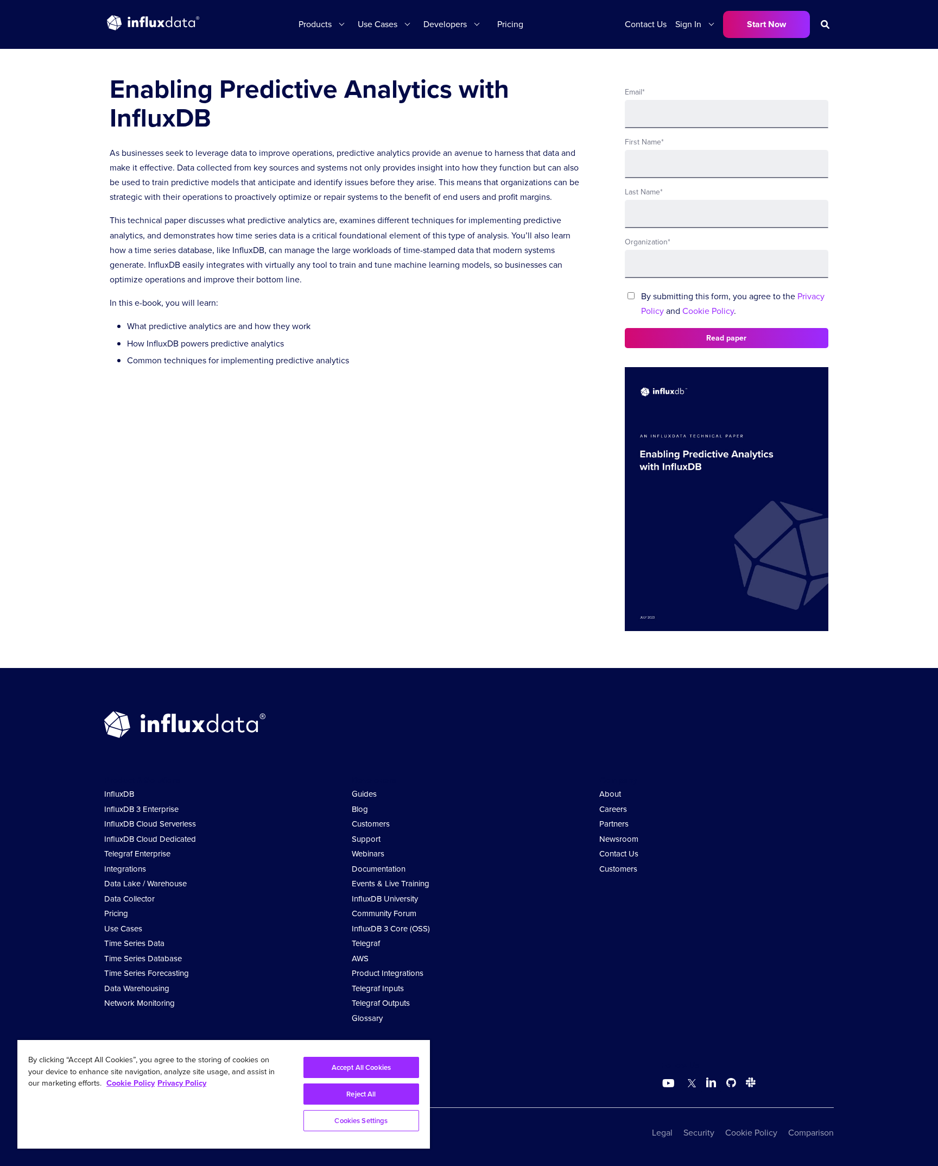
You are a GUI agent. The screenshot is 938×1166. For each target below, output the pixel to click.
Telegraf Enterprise (137, 854)
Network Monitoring (139, 1003)
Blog (360, 809)
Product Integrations (387, 973)
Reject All (361, 1094)
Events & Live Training (390, 884)
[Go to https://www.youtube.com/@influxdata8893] (669, 1083)
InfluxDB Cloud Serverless (150, 824)
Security (698, 1132)
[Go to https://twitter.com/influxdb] (689, 1084)
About (610, 794)
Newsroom (618, 839)
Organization (647, 242)
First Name (644, 142)
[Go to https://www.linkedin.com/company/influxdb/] (711, 1082)
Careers (613, 809)
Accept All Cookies (361, 1067)
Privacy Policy (181, 1083)
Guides (364, 794)
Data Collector (129, 899)
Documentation (378, 869)
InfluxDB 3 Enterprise (141, 809)
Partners (614, 824)
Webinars (368, 854)
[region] (223, 1094)
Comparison (811, 1132)
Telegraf (366, 943)
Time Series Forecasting (146, 973)
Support (366, 839)
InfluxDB (119, 794)
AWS (360, 959)
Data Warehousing (136, 988)
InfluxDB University (385, 899)
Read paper (726, 338)
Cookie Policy (708, 311)
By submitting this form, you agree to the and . (733, 303)
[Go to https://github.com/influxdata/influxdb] (731, 1084)
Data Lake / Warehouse (145, 884)
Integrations (125, 869)
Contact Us (646, 24)
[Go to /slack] (748, 1084)
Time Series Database (143, 959)
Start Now (766, 24)
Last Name (644, 192)
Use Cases (123, 929)
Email (635, 92)
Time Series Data (134, 943)
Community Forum (384, 913)
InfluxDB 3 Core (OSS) (391, 929)
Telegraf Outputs (381, 1003)
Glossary (367, 1018)
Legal (662, 1132)
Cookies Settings (361, 1120)
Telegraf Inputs (378, 988)
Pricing (510, 24)
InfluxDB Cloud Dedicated (150, 839)
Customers (371, 824)
